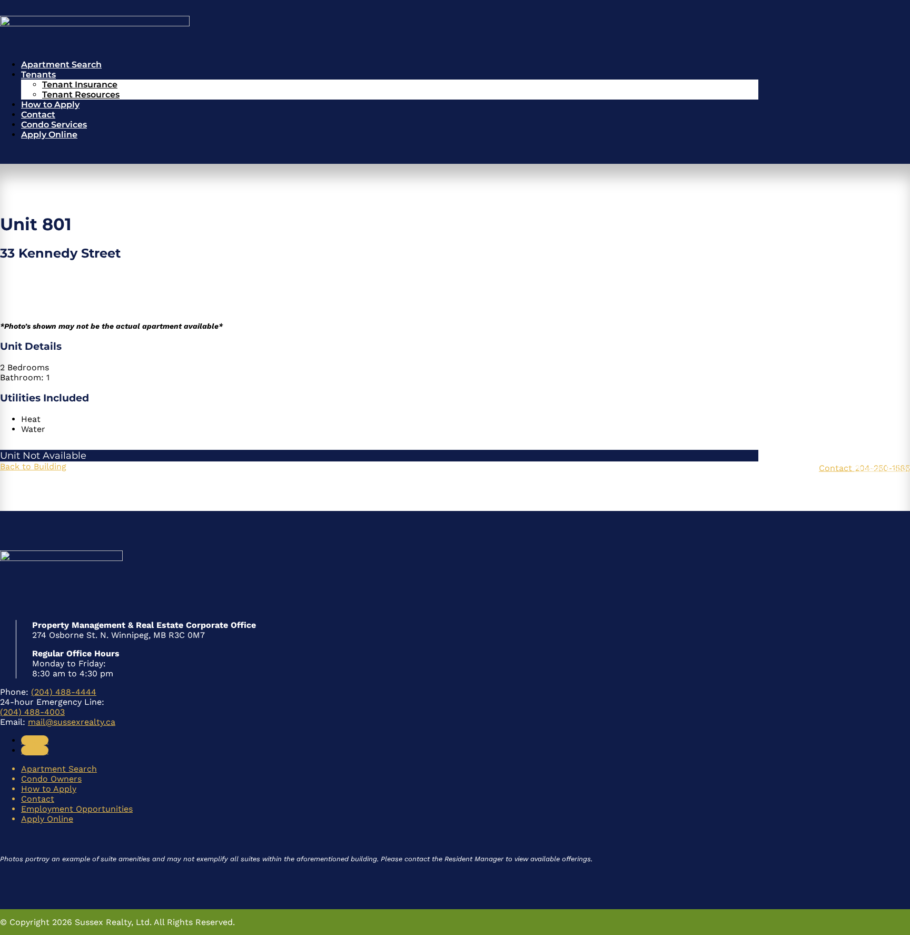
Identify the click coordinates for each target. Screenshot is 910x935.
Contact (38, 115)
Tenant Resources (81, 95)
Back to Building (33, 466)
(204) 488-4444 (63, 692)
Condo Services (54, 125)
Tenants (38, 75)
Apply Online (49, 135)
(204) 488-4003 (32, 712)
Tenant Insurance (79, 85)
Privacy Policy (882, 467)
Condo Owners (51, 779)
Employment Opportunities (77, 809)
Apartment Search (61, 65)
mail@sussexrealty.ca (71, 722)
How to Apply (50, 105)
